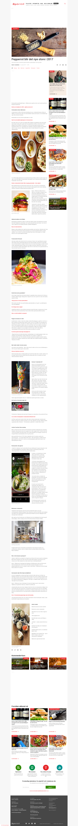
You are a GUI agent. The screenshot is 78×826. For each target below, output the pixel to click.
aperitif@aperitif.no (34, 811)
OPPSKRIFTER (35, 3)
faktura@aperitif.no (52, 807)
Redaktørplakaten (22, 810)
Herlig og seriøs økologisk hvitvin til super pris (20, 749)
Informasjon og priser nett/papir (36, 803)
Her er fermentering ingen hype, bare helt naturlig (22, 595)
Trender (38, 68)
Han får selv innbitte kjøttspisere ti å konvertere (22, 120)
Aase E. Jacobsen (15, 64)
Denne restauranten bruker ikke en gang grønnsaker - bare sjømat (26, 183)
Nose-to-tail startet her (17, 226)
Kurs (41, 3)
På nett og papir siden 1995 (35, 799)
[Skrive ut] (66, 65)
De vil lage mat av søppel (17, 306)
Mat (19, 68)
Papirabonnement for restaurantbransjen (38, 806)
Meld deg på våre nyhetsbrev (35, 818)
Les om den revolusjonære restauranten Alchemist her (23, 416)
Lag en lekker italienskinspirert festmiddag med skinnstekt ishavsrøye (56, 163)
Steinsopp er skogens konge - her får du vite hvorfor (57, 138)
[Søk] (65, 4)
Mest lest (22, 68)
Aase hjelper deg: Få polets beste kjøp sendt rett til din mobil (57, 84)
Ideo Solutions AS (60, 823)
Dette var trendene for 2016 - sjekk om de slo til (22, 107)
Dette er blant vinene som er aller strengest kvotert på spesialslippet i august (57, 112)
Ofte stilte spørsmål (34, 814)
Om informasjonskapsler (16, 812)
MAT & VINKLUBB (48, 3)
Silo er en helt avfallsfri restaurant (19, 313)
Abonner (56, 3)
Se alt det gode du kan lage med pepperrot (21, 331)
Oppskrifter (27, 68)
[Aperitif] (18, 4)
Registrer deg (54, 25)
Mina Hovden (14, 806)
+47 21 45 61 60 (36, 812)
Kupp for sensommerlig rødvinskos (57, 721)
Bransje (15, 68)
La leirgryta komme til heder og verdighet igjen (56, 188)
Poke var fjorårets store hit (18, 351)
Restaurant (33, 68)
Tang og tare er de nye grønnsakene (19, 300)
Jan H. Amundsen (15, 803)
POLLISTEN (28, 3)
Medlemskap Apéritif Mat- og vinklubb (37, 807)
